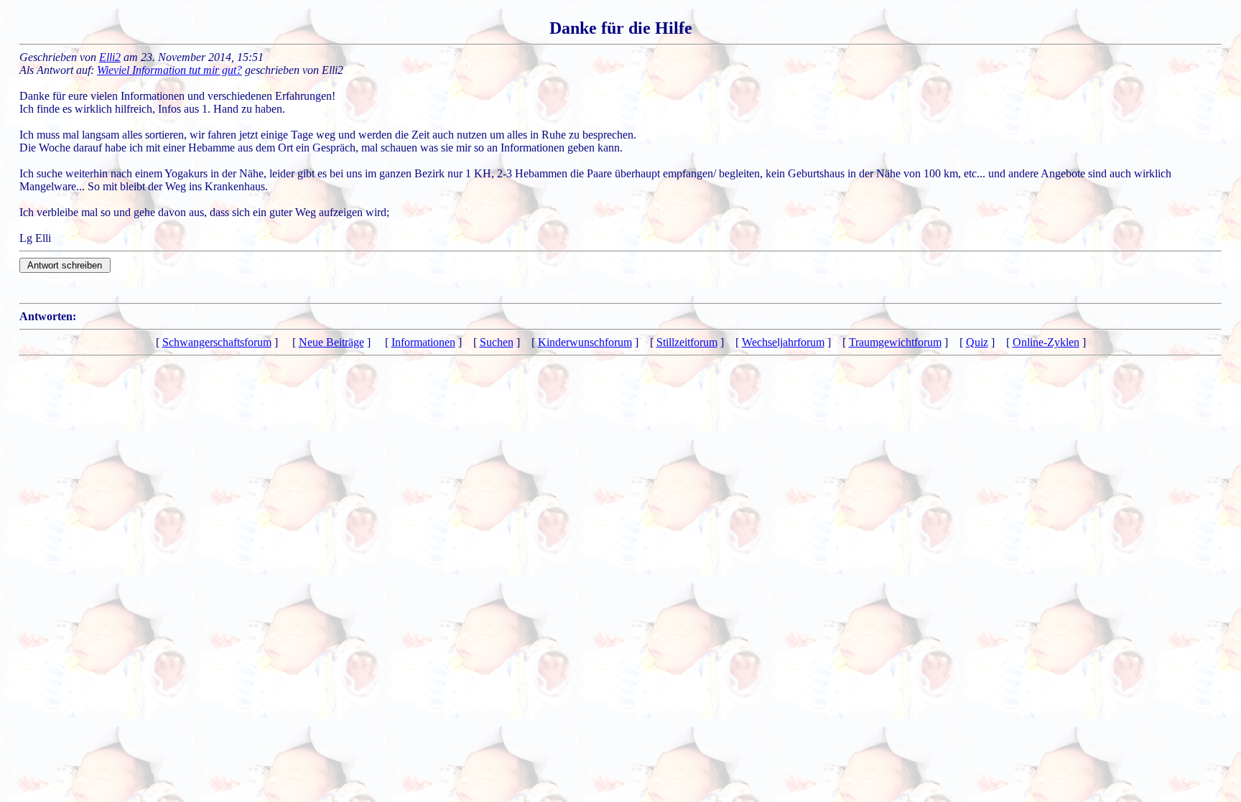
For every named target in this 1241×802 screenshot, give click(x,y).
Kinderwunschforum (585, 342)
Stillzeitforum (686, 342)
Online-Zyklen (1046, 342)
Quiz (977, 342)
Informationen (423, 342)
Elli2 (110, 57)
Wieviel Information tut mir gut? (169, 70)
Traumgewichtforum (895, 342)
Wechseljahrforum (783, 342)
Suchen (496, 342)
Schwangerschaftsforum (216, 342)
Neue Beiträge (331, 342)
